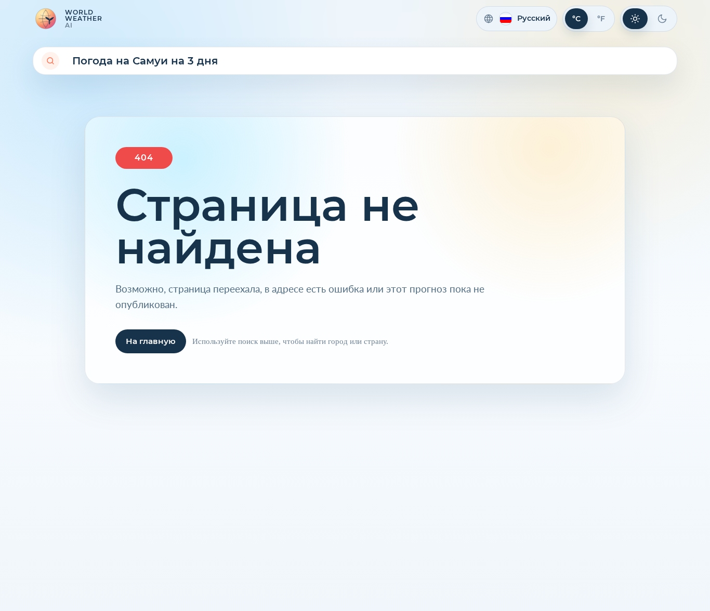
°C (576, 18)
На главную (151, 341)
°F (601, 18)
